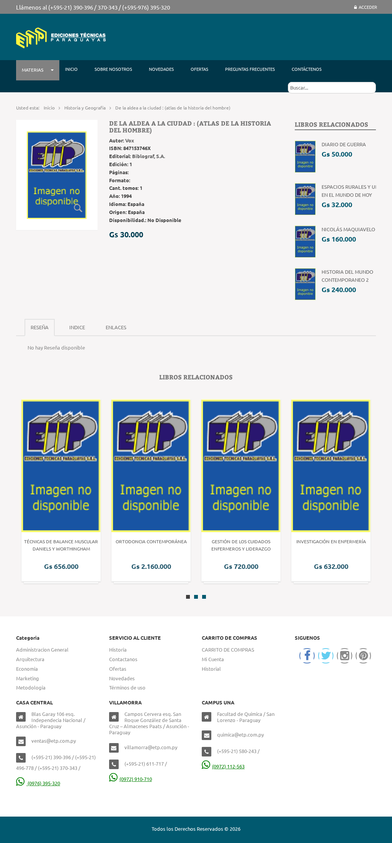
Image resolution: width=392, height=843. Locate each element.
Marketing (27, 678)
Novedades (122, 678)
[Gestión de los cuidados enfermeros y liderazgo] (241, 465)
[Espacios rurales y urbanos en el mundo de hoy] (305, 198)
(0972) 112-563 (228, 766)
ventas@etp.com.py (53, 740)
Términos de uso (127, 687)
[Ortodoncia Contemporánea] (151, 465)
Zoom (78, 208)
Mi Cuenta (213, 659)
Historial (211, 668)
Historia (118, 649)
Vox (129, 140)
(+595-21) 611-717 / (145, 763)
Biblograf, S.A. (148, 156)
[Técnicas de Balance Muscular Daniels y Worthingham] (61, 465)
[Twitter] (325, 655)
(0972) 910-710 (135, 779)
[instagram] (344, 655)
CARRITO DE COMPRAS (228, 649)
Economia (27, 668)
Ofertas (117, 668)
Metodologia (31, 687)
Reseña (40, 327)
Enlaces (116, 327)
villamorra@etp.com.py (150, 747)
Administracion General (42, 649)
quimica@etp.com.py (240, 734)
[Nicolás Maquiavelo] (305, 241)
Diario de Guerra (344, 144)
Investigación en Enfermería (331, 541)
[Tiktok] (363, 655)
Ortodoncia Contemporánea (151, 541)
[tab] (39, 327)
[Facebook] (307, 655)
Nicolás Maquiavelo (348, 229)
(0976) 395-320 (43, 783)
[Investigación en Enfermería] (331, 465)
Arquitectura (30, 659)
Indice (77, 327)
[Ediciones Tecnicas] (61, 37)
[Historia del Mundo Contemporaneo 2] (305, 283)
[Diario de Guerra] (305, 156)
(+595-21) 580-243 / (238, 751)
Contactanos (123, 659)
